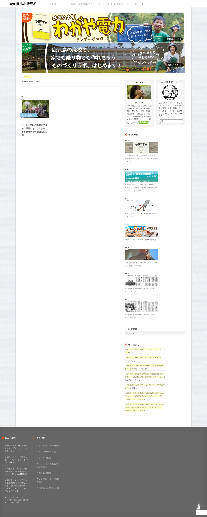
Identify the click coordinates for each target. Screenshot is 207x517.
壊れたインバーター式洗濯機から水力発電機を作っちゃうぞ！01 (16, 471)
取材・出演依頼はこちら (83, 3)
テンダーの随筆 (45, 457)
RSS (136, 3)
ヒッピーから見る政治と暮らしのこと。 (48, 465)
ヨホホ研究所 (26, 3)
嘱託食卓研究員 (45, 473)
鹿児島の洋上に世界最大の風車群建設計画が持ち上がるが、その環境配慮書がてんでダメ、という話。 (141, 187)
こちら (135, 123)
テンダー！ (55, 3)
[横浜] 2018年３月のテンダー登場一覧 (140, 239)
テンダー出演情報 (114, 3)
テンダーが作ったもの (48, 451)
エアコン (28, 76)
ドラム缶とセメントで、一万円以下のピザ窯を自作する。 (16, 500)
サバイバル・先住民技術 (49, 445)
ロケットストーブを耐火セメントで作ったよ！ (143, 349)
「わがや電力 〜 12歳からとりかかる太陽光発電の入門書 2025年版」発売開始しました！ (141, 158)
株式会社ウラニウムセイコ (135, 399)
